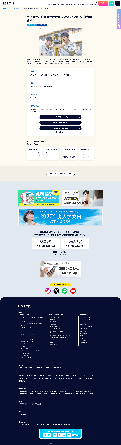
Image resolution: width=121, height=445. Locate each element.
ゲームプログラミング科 (85, 326)
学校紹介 (62, 4)
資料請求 (80, 378)
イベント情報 (93, 4)
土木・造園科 (83, 340)
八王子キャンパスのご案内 (42, 368)
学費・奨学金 (85, 4)
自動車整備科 (83, 333)
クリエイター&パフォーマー (27, 315)
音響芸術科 (53, 319)
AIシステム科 (83, 322)
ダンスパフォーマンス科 (26, 346)
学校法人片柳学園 (24, 404)
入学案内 (77, 4)
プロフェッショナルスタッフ (56, 315)
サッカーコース (24, 353)
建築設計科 (82, 338)
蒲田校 (47, 152)
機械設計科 (82, 331)
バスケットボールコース (26, 358)
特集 (67, 376)
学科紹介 (49, 4)
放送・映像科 (53, 322)
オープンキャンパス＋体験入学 (42, 378)
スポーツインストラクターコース (57, 337)
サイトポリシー (24, 424)
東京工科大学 (23, 414)
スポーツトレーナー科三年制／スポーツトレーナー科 (61, 332)
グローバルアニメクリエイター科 (28, 321)
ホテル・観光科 (53, 326)
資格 (41, 376)
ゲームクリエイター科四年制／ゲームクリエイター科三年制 (32, 324)
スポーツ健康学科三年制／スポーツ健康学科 (31, 351)
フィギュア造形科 (84, 345)
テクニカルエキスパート (84, 315)
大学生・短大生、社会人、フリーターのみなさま (57, 391)
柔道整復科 (53, 344)
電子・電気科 (83, 329)
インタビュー (76, 376)
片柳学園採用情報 (37, 404)
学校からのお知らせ (24, 378)
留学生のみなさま (37, 391)
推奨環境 (66, 424)
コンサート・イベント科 (55, 317)
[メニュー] (117, 3)
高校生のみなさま (24, 391)
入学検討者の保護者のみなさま (82, 391)
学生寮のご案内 (57, 368)
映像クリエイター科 (25, 328)
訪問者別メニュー (73, 2)
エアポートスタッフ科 (55, 329)
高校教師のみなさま (42, 394)
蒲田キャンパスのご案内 (26, 368)
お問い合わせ (90, 378)
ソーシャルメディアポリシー (53, 424)
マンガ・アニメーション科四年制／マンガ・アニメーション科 (32, 318)
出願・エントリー (91, 2)
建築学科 (82, 336)
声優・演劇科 (24, 348)
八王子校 (48, 154)
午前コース (31, 24)
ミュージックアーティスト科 (27, 344)
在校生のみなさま (55, 394)
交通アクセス (82, 2)
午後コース (41, 24)
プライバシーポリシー (37, 424)
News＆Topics (88, 376)
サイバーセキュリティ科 (85, 317)
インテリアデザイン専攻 (26, 339)
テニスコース (24, 355)
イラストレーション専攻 (26, 337)
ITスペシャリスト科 (84, 319)
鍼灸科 (52, 342)
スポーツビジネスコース (55, 340)
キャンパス (55, 4)
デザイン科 (23, 332)
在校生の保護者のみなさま (26, 394)
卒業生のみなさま (68, 394)
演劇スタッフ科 (53, 324)
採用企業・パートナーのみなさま (84, 394)
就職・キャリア (69, 4)
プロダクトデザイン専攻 (26, 341)
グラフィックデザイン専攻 (27, 334)
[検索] (96, 2)
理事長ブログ (22, 381)
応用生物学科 (83, 343)
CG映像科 (23, 330)
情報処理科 (82, 324)
